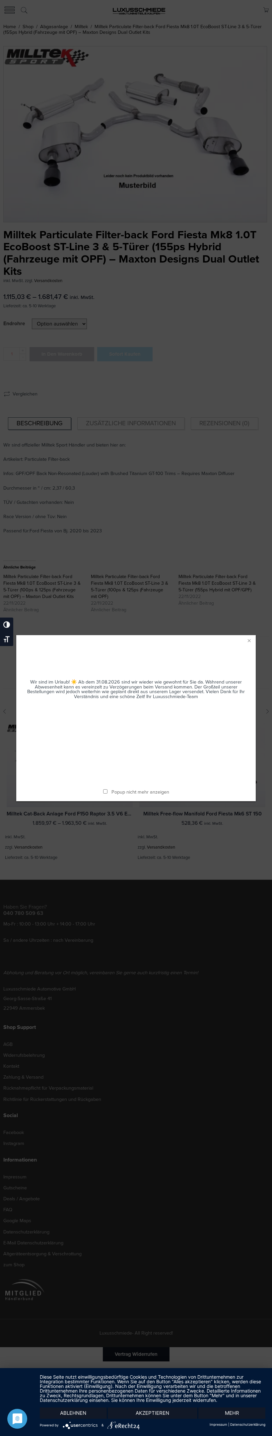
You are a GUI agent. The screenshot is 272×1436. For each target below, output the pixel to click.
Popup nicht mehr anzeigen (140, 792)
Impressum (218, 1424)
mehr (232, 1413)
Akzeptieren (152, 1413)
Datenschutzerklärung (247, 1424)
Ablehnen (73, 1413)
